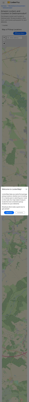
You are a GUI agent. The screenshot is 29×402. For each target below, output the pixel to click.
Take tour (9, 212)
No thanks (20, 212)
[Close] (26, 189)
